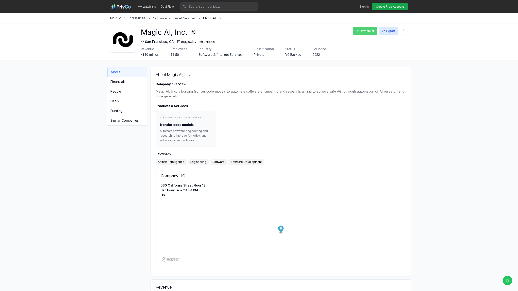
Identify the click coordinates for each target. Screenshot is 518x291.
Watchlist (367, 31)
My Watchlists (147, 6)
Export (390, 31)
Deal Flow (167, 6)
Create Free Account (390, 6)
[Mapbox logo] (171, 259)
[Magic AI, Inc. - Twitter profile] (193, 32)
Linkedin (209, 41)
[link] (213, 18)
